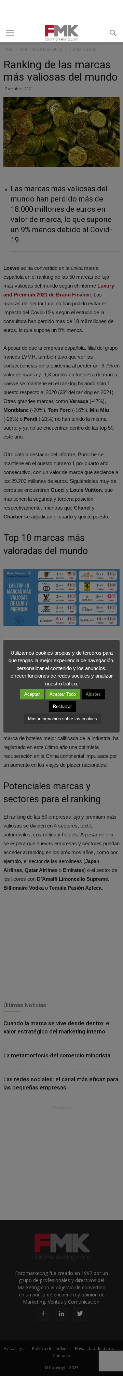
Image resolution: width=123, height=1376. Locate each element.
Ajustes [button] (93, 694)
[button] (113, 33)
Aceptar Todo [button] (63, 694)
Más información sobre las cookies (62, 718)
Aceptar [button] (32, 694)
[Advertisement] (61, 11)
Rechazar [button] (62, 706)
